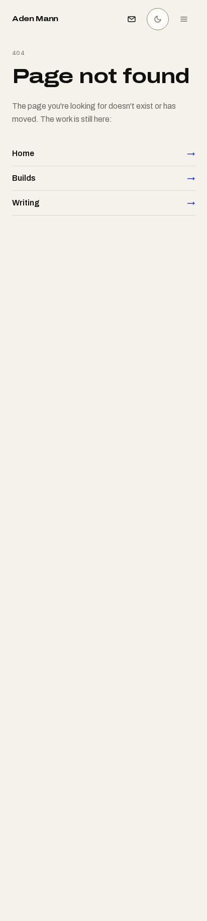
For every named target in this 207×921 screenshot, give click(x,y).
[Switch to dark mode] (158, 19)
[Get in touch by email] (132, 19)
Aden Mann (35, 19)
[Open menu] (184, 19)
